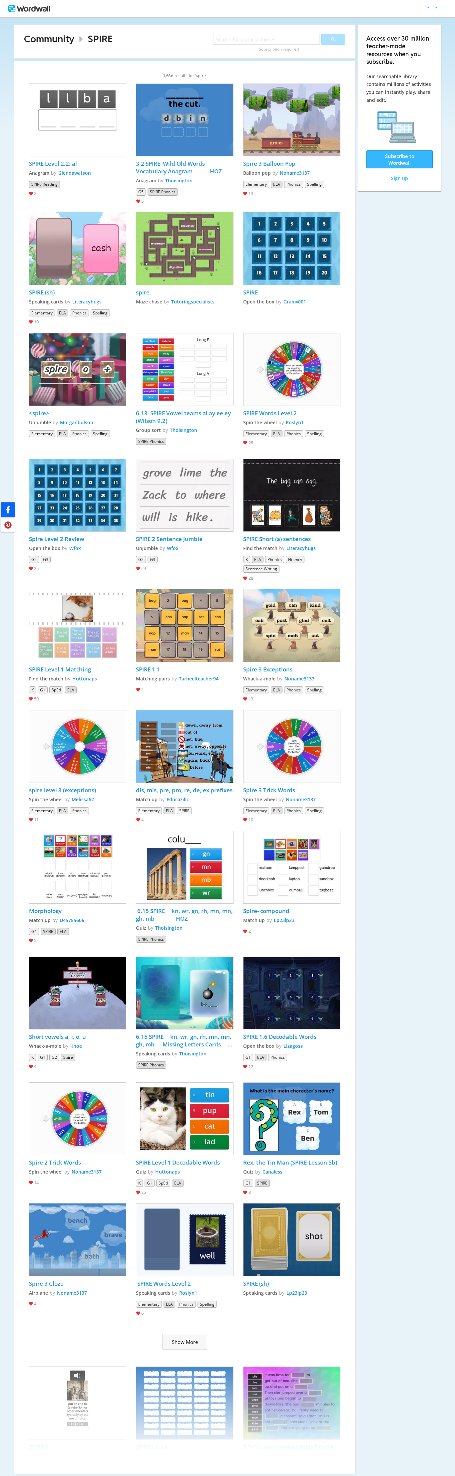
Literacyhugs (87, 301)
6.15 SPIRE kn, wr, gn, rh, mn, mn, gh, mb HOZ (184, 914)
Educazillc (178, 799)
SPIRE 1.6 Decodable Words (279, 1036)
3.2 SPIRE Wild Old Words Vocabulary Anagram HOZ (179, 167)
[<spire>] (77, 369)
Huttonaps (84, 678)
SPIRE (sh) (42, 292)
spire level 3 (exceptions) (62, 790)
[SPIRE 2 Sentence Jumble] (184, 495)
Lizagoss (293, 1046)
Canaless (272, 1172)
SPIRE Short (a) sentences (277, 539)
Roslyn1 (295, 422)
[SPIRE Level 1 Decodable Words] (184, 1118)
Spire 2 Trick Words (55, 1162)
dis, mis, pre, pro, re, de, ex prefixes (184, 790)
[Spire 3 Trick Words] (291, 746)
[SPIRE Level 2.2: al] (77, 120)
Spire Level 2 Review (56, 539)
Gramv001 (294, 301)
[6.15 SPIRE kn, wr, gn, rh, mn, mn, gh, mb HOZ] (184, 867)
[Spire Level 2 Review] (77, 495)
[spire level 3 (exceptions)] (77, 746)
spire (143, 292)
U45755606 (72, 920)
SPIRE (100, 39)
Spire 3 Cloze (46, 1283)
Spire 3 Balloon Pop (269, 163)
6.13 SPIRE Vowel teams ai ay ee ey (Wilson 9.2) (184, 417)
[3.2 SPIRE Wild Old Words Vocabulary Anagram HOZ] (184, 120)
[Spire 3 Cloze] (77, 1239)
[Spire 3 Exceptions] (291, 625)
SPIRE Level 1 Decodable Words (178, 1162)
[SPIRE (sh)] (77, 248)
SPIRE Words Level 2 (270, 413)
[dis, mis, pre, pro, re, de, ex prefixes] (184, 746)
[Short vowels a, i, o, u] (77, 993)
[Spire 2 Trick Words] (77, 1118)
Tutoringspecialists (193, 301)
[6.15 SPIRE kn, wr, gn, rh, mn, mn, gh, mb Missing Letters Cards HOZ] (184, 993)
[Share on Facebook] (8, 509)
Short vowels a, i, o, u (57, 1036)
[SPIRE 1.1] (184, 625)
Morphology (45, 911)
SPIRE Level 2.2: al (53, 163)
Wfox (75, 548)
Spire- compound (266, 911)
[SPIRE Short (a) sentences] (291, 495)
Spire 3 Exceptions (267, 669)
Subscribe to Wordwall (399, 159)
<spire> (39, 413)
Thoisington (179, 180)
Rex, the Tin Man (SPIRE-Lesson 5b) (290, 1162)
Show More (185, 1342)
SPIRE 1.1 (148, 669)
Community (49, 39)
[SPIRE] (291, 248)
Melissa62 (83, 799)
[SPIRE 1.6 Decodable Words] (291, 993)
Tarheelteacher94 (199, 678)
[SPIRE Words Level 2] (291, 369)
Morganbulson (76, 422)
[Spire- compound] (291, 867)
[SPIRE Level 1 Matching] (77, 625)
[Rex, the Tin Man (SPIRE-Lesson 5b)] (291, 1118)
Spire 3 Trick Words (269, 790)
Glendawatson (74, 173)
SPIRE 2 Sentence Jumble (170, 539)
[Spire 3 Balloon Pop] (291, 120)
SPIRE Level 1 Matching (60, 669)
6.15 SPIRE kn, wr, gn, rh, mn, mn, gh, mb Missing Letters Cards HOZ (184, 1040)
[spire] (184, 248)
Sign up (399, 178)
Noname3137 (295, 173)
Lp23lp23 (284, 920)
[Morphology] (77, 867)
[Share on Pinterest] (8, 525)
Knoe (76, 1046)
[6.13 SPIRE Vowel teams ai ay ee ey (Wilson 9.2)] (184, 369)
